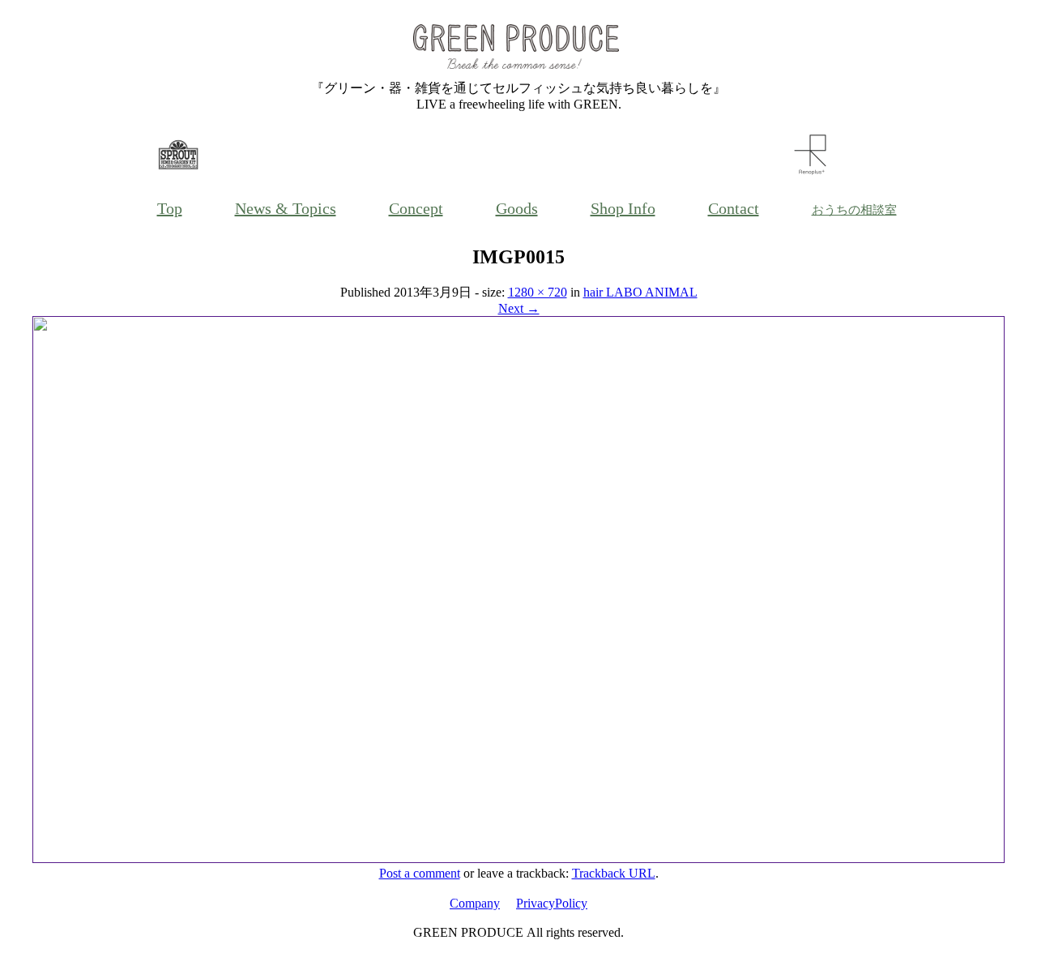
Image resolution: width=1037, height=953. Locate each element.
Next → (519, 308)
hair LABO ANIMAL (640, 292)
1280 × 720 (537, 292)
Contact (733, 208)
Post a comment (419, 873)
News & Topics (285, 208)
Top (169, 208)
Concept (416, 208)
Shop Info (623, 208)
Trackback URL (613, 873)
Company (475, 903)
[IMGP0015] (518, 858)
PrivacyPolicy (551, 903)
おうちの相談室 (854, 209)
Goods (517, 208)
